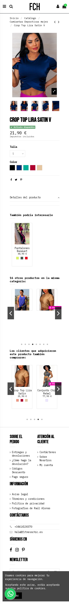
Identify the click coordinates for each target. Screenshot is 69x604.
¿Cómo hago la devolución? (21, 462)
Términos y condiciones (28, 499)
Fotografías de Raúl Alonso (31, 508)
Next (58, 313)
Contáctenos (48, 452)
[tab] (34, 197)
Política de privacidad (28, 503)
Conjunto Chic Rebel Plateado (46, 393)
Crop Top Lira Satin (22, 392)
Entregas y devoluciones (21, 454)
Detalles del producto (25, 197)
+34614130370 (23, 526)
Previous (11, 313)
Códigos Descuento (18, 470)
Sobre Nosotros (45, 458)
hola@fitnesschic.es (29, 532)
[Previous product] (56, 21)
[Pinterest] (21, 179)
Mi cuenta (46, 465)
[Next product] (58, 21)
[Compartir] (11, 179)
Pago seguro (20, 477)
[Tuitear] (16, 179)
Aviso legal (20, 494)
